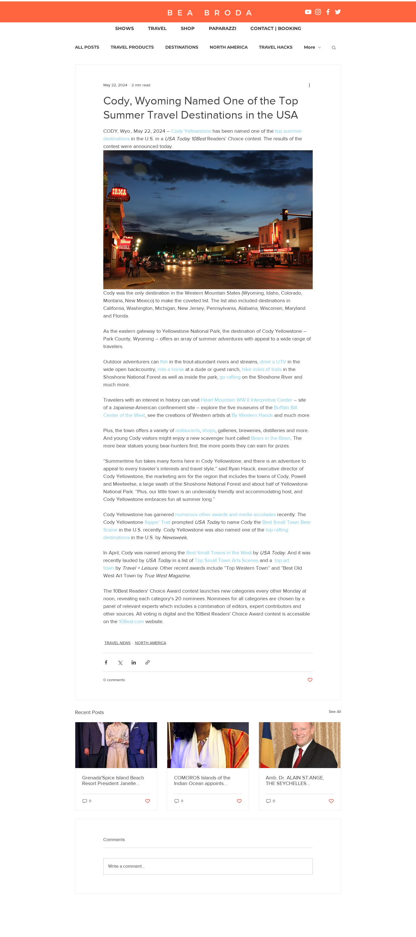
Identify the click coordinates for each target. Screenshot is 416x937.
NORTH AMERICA (229, 47)
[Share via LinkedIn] (133, 662)
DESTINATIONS (181, 47)
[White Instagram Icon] (318, 12)
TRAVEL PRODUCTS (132, 47)
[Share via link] (147, 662)
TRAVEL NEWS (117, 642)
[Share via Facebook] (106, 662)
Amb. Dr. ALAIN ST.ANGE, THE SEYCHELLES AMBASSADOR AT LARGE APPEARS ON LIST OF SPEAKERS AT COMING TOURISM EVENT (295, 780)
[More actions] (309, 85)
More (309, 47)
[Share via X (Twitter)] (120, 662)
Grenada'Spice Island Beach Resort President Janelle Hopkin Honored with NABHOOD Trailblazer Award (114, 780)
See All (335, 711)
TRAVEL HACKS (276, 47)
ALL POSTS (87, 47)
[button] (333, 47)
